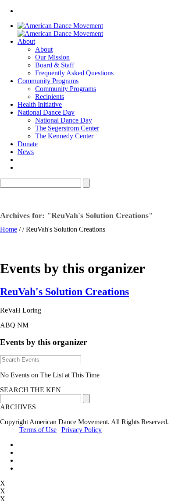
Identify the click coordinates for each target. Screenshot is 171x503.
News (26, 151)
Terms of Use (38, 429)
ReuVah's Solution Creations (64, 291)
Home (8, 229)
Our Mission (52, 57)
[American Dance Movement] (60, 29)
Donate (28, 144)
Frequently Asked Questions (74, 73)
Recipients (49, 96)
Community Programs (48, 80)
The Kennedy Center (64, 136)
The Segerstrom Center (67, 128)
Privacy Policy (81, 429)
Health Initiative (40, 104)
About (26, 41)
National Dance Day (46, 112)
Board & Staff (54, 65)
